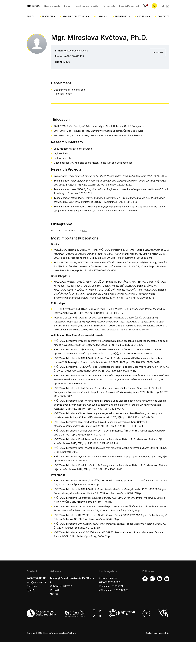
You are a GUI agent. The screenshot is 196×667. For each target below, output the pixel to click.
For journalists (109, 6)
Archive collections (75, 16)
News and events (52, 6)
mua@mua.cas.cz (36, 582)
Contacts (163, 16)
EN (167, 6)
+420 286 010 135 (74, 56)
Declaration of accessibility (157, 633)
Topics (31, 16)
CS (163, 6)
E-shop (67, 6)
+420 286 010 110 (36, 578)
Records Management (129, 6)
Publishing (121, 16)
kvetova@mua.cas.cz (76, 50)
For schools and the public (86, 6)
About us (142, 16)
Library (101, 16)
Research (47, 16)
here (84, 230)
